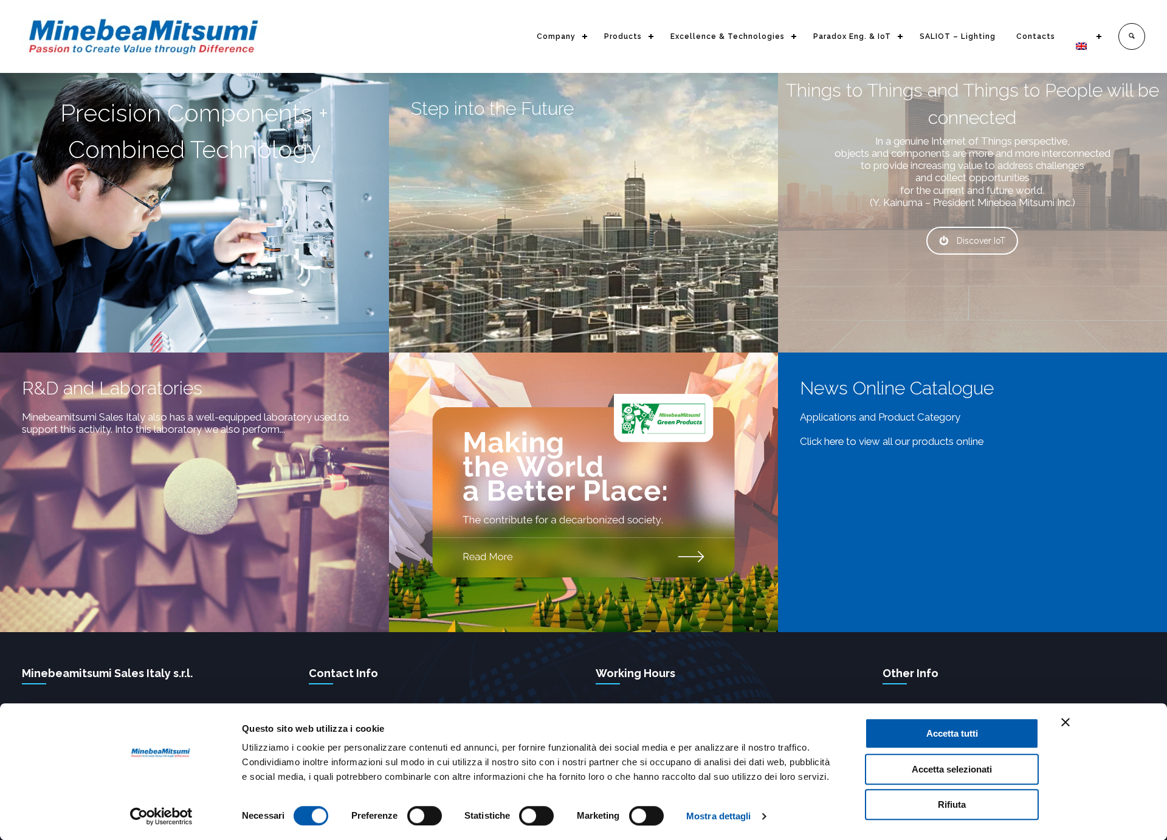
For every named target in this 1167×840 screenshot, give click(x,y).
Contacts (1035, 36)
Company (556, 36)
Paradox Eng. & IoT (852, 36)
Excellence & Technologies (727, 36)
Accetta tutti (952, 733)
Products (623, 36)
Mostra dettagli (718, 816)
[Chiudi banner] (1065, 722)
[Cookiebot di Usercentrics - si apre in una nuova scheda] (161, 816)
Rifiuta (952, 804)
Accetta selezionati (952, 769)
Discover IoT (981, 241)
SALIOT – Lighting (958, 36)
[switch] (424, 815)
